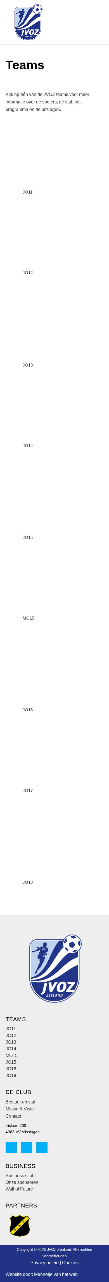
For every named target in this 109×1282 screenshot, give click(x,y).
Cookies (70, 1262)
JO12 (28, 272)
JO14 (28, 445)
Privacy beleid (44, 1262)
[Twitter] (42, 1147)
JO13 (28, 365)
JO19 (28, 882)
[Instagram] (26, 1147)
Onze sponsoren (22, 1182)
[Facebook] (11, 1147)
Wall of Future (19, 1189)
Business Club (20, 1175)
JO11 (27, 192)
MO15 (28, 618)
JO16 (28, 709)
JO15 (28, 537)
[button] (76, 22)
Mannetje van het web (56, 1274)
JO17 (28, 790)
